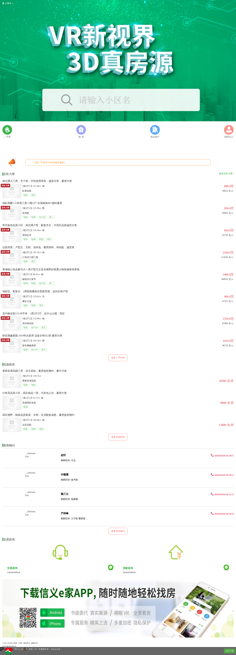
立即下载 (229, 651)
